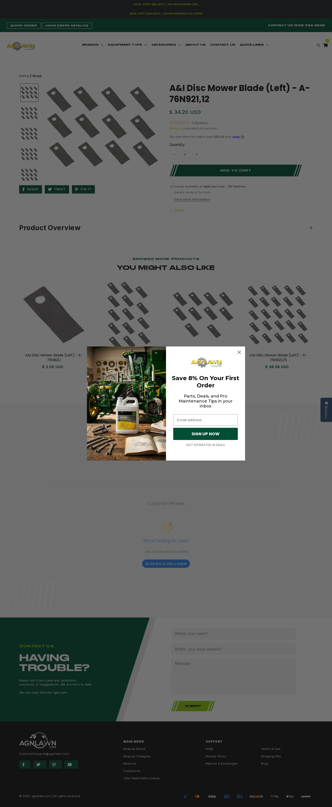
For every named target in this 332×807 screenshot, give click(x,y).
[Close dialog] (239, 352)
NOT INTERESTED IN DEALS (205, 445)
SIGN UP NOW (206, 434)
